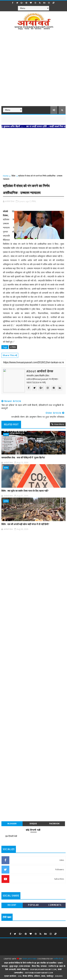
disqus (33, 823)
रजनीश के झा (58, 959)
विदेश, (34, 201)
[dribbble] (35, 2)
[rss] (39, 2)
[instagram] (48, 2)
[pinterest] (26, 2)
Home (6, 175)
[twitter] (17, 2)
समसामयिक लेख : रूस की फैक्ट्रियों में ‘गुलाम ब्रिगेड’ (23, 457)
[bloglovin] (30, 2)
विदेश (13, 175)
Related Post (11, 424)
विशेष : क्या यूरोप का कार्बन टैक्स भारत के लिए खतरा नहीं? (25, 490)
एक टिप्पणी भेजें (11, 836)
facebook (54, 823)
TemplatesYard (29, 959)
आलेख (6, 434)
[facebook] (12, 2)
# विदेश (13, 347)
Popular (33, 905)
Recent (12, 905)
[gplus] (21, 2)
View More (59, 424)
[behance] (44, 2)
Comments (54, 905)
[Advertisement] (33, 70)
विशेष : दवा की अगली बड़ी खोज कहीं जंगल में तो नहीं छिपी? (25, 524)
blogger (12, 823)
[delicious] (53, 2)
